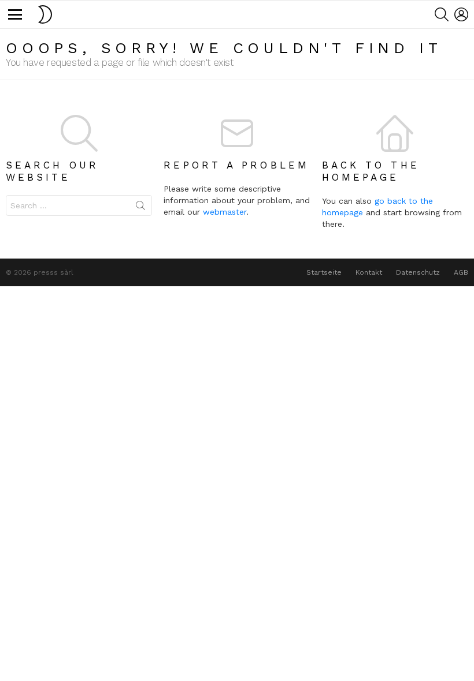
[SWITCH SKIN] (45, 14)
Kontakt (369, 272)
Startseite (324, 272)
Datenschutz (418, 272)
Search (140, 207)
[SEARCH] (442, 14)
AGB (461, 272)
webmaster (224, 211)
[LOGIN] (461, 14)
